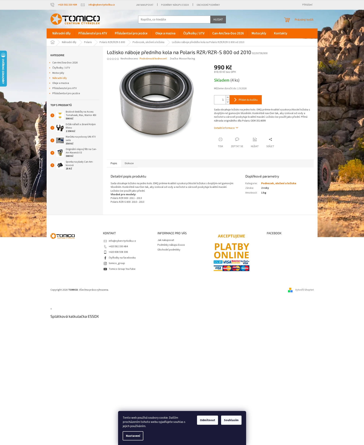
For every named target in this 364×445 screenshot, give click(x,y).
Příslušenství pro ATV (64, 88)
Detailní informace (224, 128)
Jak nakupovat (144, 5)
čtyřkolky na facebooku (122, 258)
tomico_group (117, 263)
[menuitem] (61, 33)
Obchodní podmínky (208, 5)
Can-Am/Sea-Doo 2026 (65, 63)
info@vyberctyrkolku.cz (122, 241)
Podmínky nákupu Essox (175, 5)
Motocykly (58, 73)
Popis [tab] (114, 163)
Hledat (218, 19)
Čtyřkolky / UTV (61, 68)
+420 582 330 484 (118, 246)
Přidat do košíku (248, 99)
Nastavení (133, 436)
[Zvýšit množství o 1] (227, 97)
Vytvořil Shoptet (304, 290)
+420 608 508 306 (118, 252)
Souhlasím (231, 420)
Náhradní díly (59, 78)
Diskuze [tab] (129, 163)
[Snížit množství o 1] (227, 102)
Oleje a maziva (60, 83)
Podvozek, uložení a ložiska (278, 183)
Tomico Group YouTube (122, 269)
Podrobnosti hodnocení (153, 59)
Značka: (182, 59)
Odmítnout (207, 420)
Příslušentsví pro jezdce (66, 93)
